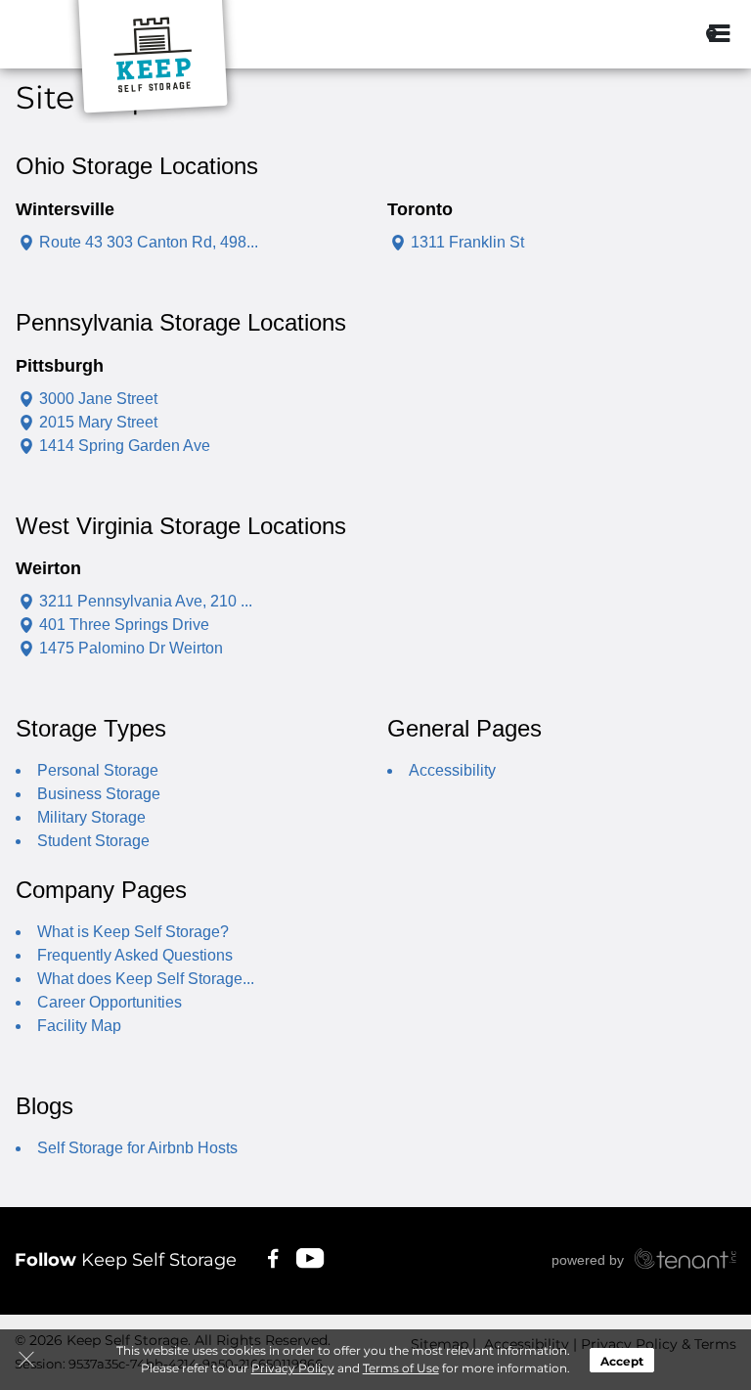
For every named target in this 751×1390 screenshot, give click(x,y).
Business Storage (98, 793)
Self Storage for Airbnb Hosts (137, 1148)
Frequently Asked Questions (135, 955)
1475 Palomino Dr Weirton (131, 648)
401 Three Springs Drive (124, 624)
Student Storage (93, 840)
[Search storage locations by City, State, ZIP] (666, 34)
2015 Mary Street (98, 422)
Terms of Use (401, 1368)
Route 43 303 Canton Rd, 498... (148, 242)
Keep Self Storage (126, 1260)
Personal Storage (97, 770)
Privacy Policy (292, 1368)
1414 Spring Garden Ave (124, 445)
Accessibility (452, 770)
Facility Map (79, 1025)
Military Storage (91, 817)
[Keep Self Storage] (152, 61)
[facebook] (273, 1257)
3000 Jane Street (98, 398)
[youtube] (310, 1257)
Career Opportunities (109, 1002)
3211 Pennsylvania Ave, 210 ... (145, 601)
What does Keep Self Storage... (145, 978)
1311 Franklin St (467, 242)
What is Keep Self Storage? (133, 931)
